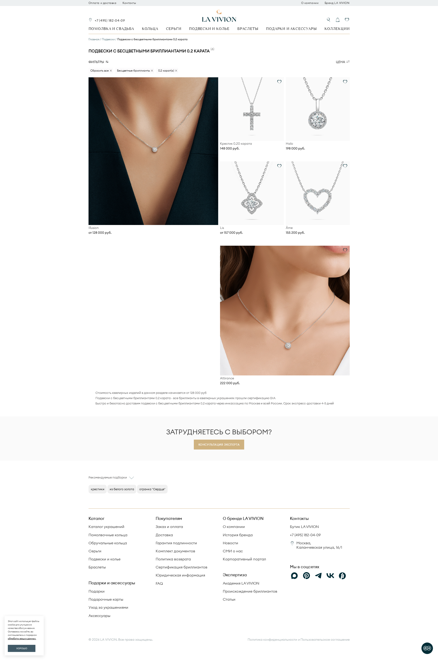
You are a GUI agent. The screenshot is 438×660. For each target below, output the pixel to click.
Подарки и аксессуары (291, 28)
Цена (340, 62)
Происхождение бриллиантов (250, 591)
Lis (222, 228)
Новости (230, 543)
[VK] (330, 575)
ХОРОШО (21, 648)
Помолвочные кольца (108, 535)
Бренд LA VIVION (337, 3)
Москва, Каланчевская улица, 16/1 (319, 545)
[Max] (294, 575)
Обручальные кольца (108, 543)
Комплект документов (175, 551)
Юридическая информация (180, 575)
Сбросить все (99, 70)
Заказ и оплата (169, 526)
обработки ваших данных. (22, 638)
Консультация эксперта (219, 444)
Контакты (129, 3)
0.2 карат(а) (166, 70)
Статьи (229, 599)
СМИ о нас (233, 551)
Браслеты (247, 28)
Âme (289, 228)
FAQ (159, 583)
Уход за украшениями (108, 607)
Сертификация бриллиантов (181, 567)
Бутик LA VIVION (304, 526)
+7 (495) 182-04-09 (110, 20)
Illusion (94, 228)
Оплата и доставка (103, 3)
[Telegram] (318, 575)
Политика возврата (173, 559)
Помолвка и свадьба (111, 28)
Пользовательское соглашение (325, 639)
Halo (289, 144)
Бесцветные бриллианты (133, 70)
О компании (310, 3)
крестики (97, 489)
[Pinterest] (306, 575)
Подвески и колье (209, 28)
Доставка (164, 535)
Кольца (150, 28)
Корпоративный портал (244, 559)
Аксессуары (99, 615)
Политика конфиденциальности (272, 640)
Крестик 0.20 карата (236, 144)
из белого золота (122, 489)
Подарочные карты (106, 599)
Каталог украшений (106, 526)
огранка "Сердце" (152, 489)
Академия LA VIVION (241, 583)
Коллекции (336, 28)
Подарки (97, 591)
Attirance (227, 378)
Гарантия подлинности (176, 543)
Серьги (173, 28)
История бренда (238, 535)
